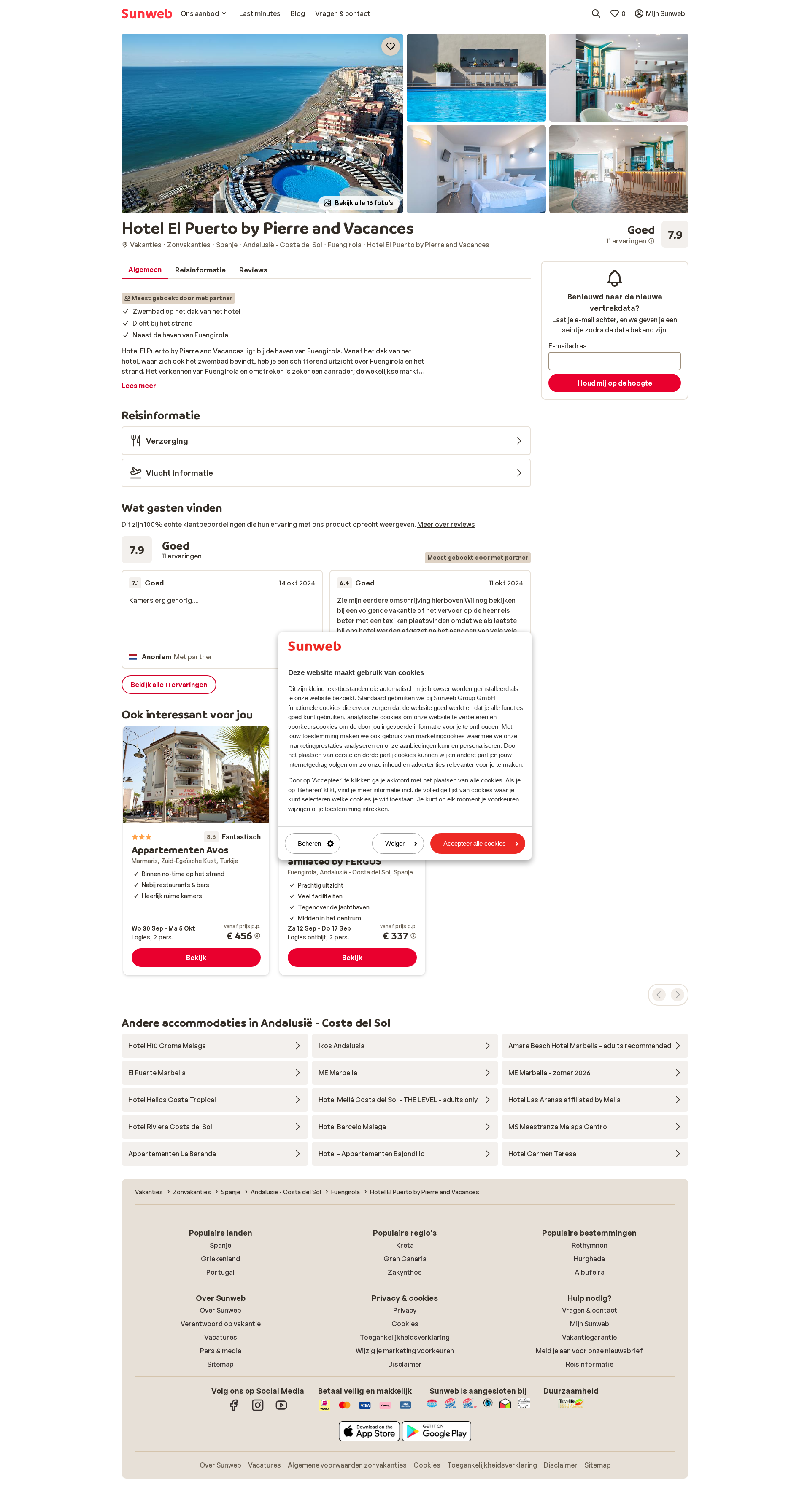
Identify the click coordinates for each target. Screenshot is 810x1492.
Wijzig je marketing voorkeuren (405, 1350)
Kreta (405, 1245)
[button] (262, 123)
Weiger (395, 843)
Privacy (404, 1310)
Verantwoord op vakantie (221, 1323)
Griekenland (220, 1259)
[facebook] (234, 1409)
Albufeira (590, 1272)
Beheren (309, 843)
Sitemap (220, 1364)
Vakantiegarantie (589, 1337)
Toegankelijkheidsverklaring (405, 1337)
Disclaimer (405, 1364)
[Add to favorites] (390, 46)
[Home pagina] (147, 13)
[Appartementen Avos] (196, 850)
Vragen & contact (589, 1310)
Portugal (220, 1272)
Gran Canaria (405, 1259)
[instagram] (258, 1409)
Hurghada (589, 1259)
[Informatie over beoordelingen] (651, 241)
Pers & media (220, 1350)
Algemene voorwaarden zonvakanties (347, 1465)
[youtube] (281, 1409)
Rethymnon (590, 1245)
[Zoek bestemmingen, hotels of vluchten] (596, 13)
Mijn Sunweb (589, 1323)
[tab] (145, 270)
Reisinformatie (589, 1364)
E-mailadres (567, 346)
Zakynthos (405, 1272)
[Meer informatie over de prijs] (257, 935)
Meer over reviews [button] (446, 524)
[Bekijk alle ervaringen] (647, 234)
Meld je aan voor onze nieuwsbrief (589, 1350)
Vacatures (220, 1337)
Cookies (405, 1323)
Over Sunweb (220, 1310)
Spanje (220, 1245)
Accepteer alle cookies (474, 843)
